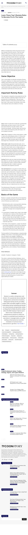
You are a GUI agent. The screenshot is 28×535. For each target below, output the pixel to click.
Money (3, 369)
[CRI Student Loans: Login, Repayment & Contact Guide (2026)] (5, 385)
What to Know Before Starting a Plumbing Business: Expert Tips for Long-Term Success (18, 474)
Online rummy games (5, 335)
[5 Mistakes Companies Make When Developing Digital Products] (5, 434)
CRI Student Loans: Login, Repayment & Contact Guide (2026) (18, 382)
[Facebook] (2, 460)
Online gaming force (19, 333)
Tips (5, 6)
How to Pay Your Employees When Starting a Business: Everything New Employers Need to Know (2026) (18, 481)
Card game (7, 330)
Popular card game (5, 337)
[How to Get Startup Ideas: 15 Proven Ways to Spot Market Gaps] (5, 419)
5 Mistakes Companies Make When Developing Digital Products (18, 433)
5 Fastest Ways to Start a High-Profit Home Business (18, 492)
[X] (10, 460)
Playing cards (19, 335)
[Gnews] (12, 460)
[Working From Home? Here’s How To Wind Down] (5, 509)
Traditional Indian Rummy (6, 341)
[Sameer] (2, 20)
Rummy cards (20, 337)
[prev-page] (2, 439)
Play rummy (13, 335)
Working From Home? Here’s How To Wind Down (18, 507)
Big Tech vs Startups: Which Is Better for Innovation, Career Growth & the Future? (17, 405)
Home (2, 6)
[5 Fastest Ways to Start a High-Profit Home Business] (5, 495)
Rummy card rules (13, 337)
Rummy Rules (4, 339)
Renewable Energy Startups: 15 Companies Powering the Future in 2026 (18, 412)
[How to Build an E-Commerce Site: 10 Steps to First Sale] (5, 468)
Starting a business (13, 468)
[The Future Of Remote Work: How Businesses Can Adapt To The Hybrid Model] (5, 502)
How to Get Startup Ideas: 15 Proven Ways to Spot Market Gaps (18, 419)
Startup (11, 401)
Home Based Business (14, 494)
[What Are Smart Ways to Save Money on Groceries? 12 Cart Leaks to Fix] (5, 377)
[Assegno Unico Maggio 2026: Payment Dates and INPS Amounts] (5, 392)
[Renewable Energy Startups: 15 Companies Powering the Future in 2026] (5, 412)
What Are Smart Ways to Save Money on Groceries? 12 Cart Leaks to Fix (18, 376)
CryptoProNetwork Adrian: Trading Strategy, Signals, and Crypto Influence (12, 371)
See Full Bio (20, 323)
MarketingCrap (4, 333)
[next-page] (4, 439)
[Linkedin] (6, 460)
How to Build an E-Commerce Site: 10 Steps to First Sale (18, 466)
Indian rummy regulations (6, 332)
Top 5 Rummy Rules (18, 339)
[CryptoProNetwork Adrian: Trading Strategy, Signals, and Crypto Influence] (14, 361)
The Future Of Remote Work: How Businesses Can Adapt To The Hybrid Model (18, 500)
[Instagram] (4, 460)
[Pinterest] (8, 460)
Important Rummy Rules (15, 330)
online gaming (7, 272)
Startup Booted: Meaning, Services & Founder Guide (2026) (18, 426)
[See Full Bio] (24, 324)
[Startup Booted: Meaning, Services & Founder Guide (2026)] (5, 427)
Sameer (6, 20)
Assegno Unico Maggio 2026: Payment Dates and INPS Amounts (18, 390)
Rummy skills (11, 339)
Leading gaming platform (17, 332)
